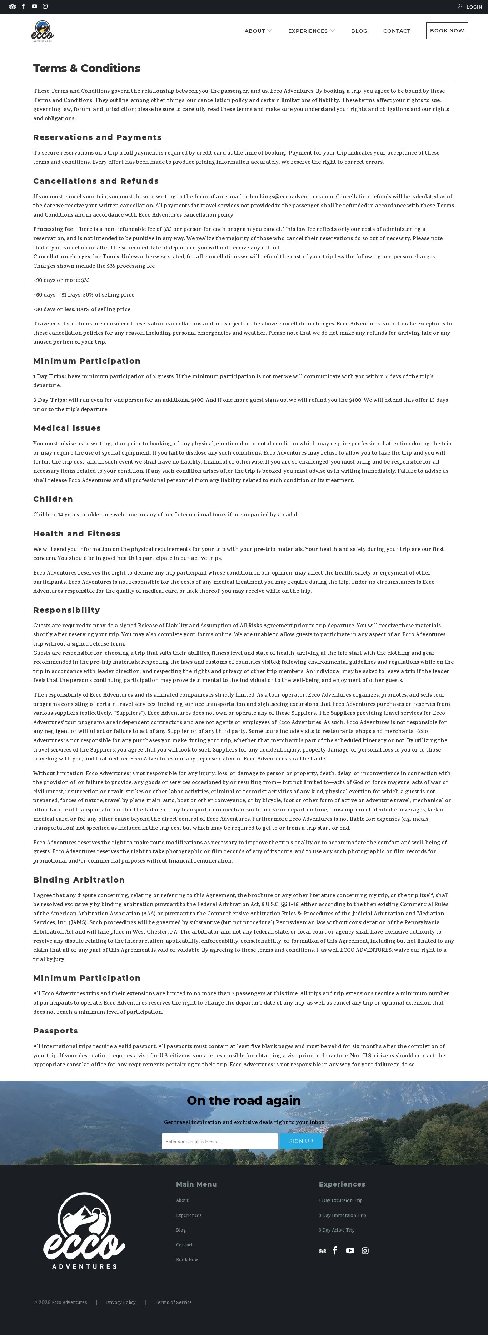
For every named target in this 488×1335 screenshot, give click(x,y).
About (256, 31)
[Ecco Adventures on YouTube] (34, 7)
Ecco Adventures (69, 1303)
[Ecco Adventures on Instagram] (45, 7)
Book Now (447, 30)
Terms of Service (173, 1303)
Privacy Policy (121, 1303)
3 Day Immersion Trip (342, 1216)
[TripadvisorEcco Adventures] (12, 8)
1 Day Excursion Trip (341, 1201)
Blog (359, 31)
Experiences (309, 31)
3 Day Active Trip (337, 1230)
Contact (396, 31)
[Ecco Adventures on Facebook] (23, 7)
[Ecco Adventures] (42, 31)
